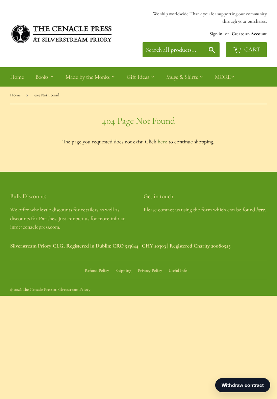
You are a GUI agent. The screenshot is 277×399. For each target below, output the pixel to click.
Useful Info (178, 270)
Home (17, 76)
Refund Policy (97, 270)
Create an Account (249, 34)
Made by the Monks (88, 76)
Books (42, 76)
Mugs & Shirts (182, 76)
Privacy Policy (150, 270)
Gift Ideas (139, 76)
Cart (251, 49)
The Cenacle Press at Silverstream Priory (57, 289)
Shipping (123, 270)
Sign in (215, 34)
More (223, 76)
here (162, 141)
